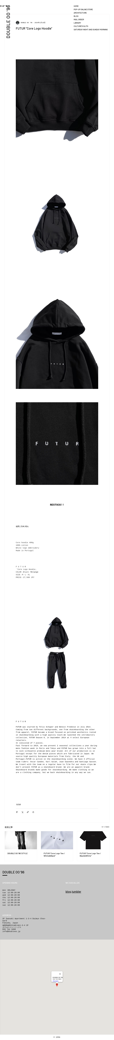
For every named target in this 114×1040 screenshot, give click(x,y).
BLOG (76, 16)
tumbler (76, 891)
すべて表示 (105, 827)
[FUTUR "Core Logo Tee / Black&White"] (93, 840)
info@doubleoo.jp (11, 932)
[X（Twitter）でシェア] (22, 812)
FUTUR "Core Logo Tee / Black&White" (90, 854)
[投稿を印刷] (33, 812)
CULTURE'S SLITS (81, 26)
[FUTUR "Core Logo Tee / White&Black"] (57, 840)
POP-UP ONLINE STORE (81, 9)
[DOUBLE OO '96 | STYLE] (21, 840)
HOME (76, 6)
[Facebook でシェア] (17, 812)
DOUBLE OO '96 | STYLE (17, 853)
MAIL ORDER (79, 19)
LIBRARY (77, 23)
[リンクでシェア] (28, 812)
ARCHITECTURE (80, 13)
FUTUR (18, 804)
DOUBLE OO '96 (8, 21)
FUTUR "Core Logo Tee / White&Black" (54, 854)
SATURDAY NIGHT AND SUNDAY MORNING (81, 29)
